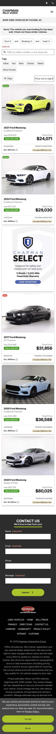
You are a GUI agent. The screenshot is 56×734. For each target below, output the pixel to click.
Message (15, 575)
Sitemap (21, 633)
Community (24, 629)
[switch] (52, 11)
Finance (12, 624)
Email (13, 546)
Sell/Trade (42, 619)
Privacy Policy (42, 629)
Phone (8, 560)
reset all (5, 46)
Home (30, 619)
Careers (10, 629)
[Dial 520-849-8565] (53, 3)
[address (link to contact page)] (46, 3)
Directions (26, 624)
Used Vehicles (16, 619)
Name (13, 531)
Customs (34, 633)
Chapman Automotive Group (32, 641)
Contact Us (41, 624)
